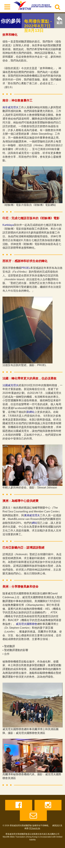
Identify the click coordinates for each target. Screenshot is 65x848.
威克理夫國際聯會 (26, 624)
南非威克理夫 (10, 107)
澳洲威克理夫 (32, 515)
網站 (34, 522)
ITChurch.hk (34, 828)
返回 (59, 22)
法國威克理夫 (10, 385)
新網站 (30, 412)
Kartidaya (8, 224)
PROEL (25, 267)
